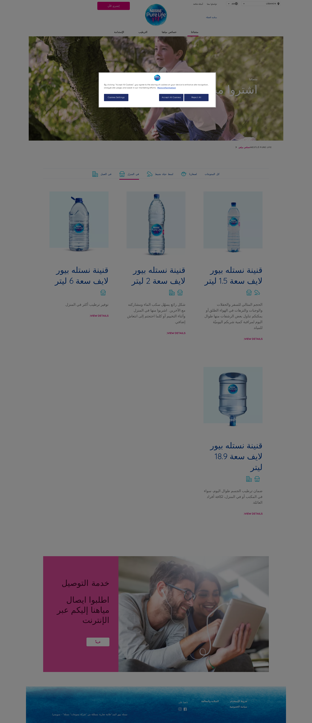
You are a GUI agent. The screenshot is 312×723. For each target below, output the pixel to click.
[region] (157, 89)
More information (166, 87)
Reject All (196, 97)
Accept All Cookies (171, 97)
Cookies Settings (116, 97)
